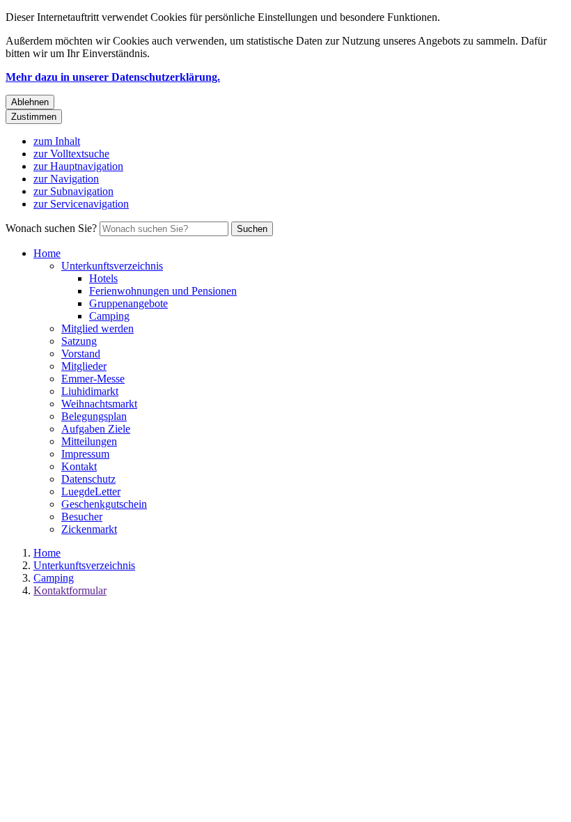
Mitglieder (84, 366)
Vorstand (80, 353)
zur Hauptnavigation (78, 166)
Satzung (79, 341)
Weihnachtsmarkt (99, 404)
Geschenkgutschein (104, 504)
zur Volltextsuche (71, 154)
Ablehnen (30, 102)
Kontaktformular (70, 590)
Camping (109, 316)
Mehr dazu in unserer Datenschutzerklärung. (113, 77)
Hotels (103, 278)
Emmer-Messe (93, 379)
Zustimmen (33, 116)
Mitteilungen (89, 441)
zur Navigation (66, 179)
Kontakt (79, 466)
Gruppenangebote (128, 303)
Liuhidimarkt (89, 391)
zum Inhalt (56, 141)
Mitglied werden (97, 328)
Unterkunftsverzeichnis (112, 266)
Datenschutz (88, 479)
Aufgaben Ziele (95, 429)
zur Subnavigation (73, 191)
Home (47, 253)
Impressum (85, 454)
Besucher (81, 516)
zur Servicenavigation (81, 204)
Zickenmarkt (89, 529)
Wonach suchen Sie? (51, 228)
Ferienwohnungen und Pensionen (163, 291)
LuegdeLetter (90, 491)
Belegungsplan (94, 416)
